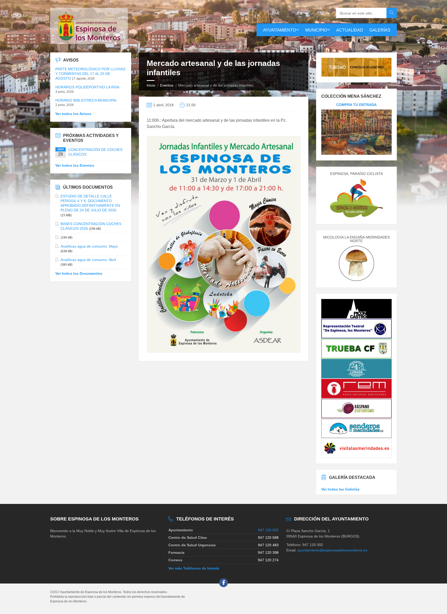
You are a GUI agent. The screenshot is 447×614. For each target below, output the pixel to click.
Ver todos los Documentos (78, 273)
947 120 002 (268, 530)
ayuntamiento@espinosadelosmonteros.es (332, 550)
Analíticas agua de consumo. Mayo (89, 246)
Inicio (151, 85)
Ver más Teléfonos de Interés (193, 568)
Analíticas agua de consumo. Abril (88, 260)
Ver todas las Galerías (340, 489)
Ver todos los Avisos (73, 114)
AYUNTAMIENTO (279, 30)
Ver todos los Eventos (74, 165)
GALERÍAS (379, 30)
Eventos (166, 85)
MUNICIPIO (316, 30)
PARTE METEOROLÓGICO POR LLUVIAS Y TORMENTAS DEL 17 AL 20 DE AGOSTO (90, 73)
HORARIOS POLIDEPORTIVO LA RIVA (87, 87)
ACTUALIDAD (349, 30)
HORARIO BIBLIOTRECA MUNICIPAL (86, 100)
